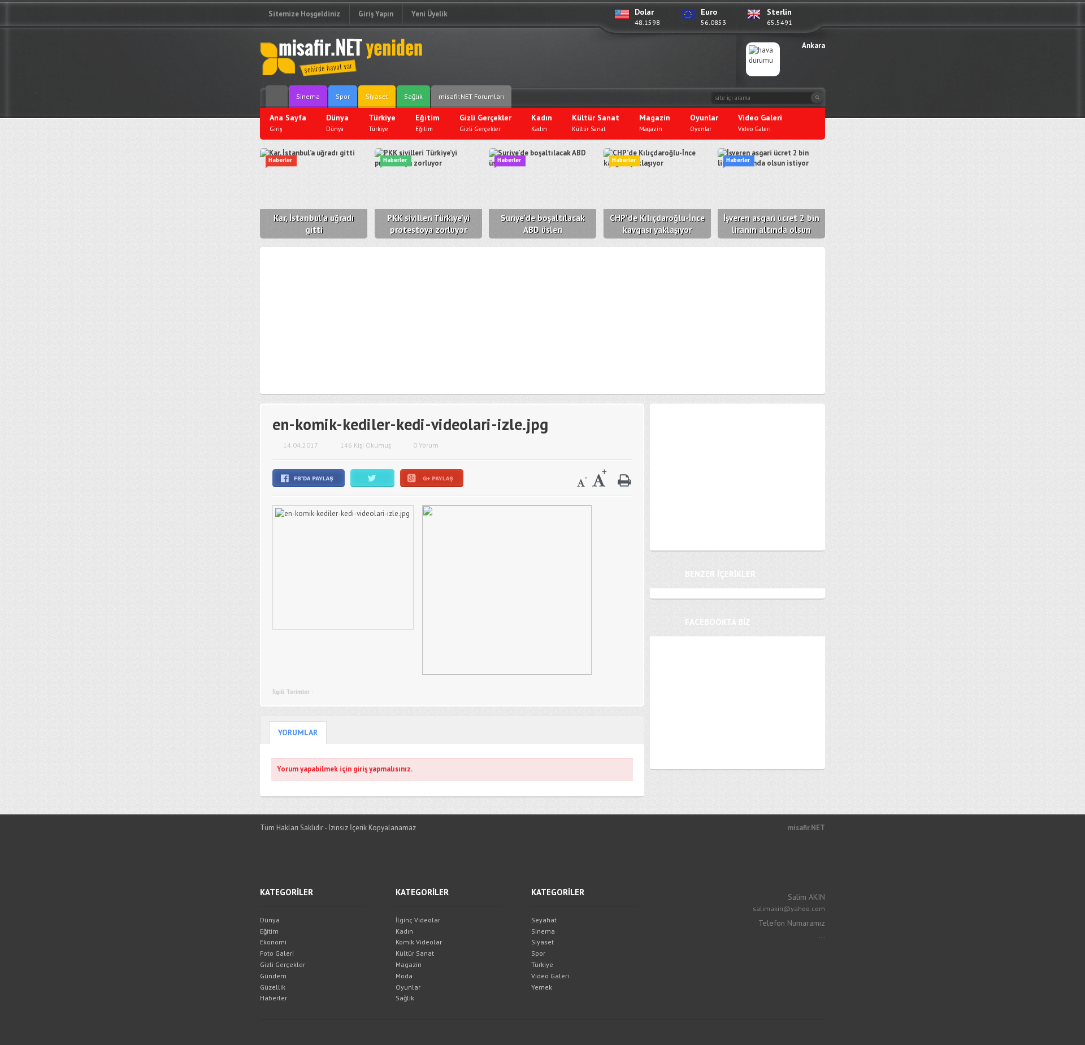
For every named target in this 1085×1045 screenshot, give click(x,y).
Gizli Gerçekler (282, 964)
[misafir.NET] (342, 56)
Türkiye (542, 964)
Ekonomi (273, 942)
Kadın (404, 931)
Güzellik (272, 987)
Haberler (273, 998)
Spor (343, 96)
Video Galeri (550, 976)
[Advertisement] (591, 59)
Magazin (409, 964)
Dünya (270, 920)
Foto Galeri (277, 953)
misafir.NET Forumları (471, 96)
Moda (404, 976)
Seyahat (544, 920)
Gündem (273, 976)
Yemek (541, 987)
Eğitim (269, 931)
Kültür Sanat (415, 953)
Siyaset (377, 96)
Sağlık (413, 96)
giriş (360, 769)
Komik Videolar (419, 942)
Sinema (308, 96)
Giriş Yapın (375, 14)
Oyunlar (408, 987)
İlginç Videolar (418, 920)
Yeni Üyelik (429, 14)
